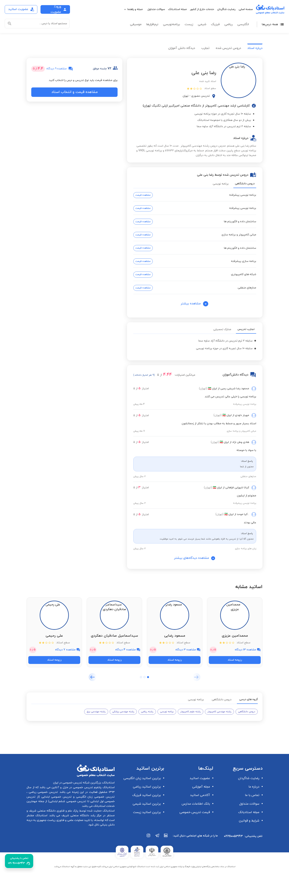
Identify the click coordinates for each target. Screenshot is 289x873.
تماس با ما (252, 795)
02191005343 (233, 836)
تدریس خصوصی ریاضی (42, 792)
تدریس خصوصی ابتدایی (56, 797)
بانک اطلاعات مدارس (196, 804)
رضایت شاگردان (226, 9)
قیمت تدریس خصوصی (194, 812)
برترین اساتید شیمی (147, 804)
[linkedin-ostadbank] (166, 837)
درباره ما (254, 787)
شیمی (202, 24)
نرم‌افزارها (152, 24)
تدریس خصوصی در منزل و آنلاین (72, 787)
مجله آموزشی (201, 787)
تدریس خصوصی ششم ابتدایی (67, 801)
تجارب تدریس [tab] (246, 329)
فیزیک (215, 24)
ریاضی (228, 24)
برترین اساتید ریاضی (147, 787)
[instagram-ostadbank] (149, 837)
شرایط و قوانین (249, 821)
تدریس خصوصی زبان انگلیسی (95, 797)
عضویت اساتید (200, 778)
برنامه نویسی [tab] (221, 184)
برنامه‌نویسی (171, 24)
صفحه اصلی (246, 9)
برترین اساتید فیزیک (146, 795)
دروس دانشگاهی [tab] (245, 183)
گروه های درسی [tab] (248, 699)
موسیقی (136, 24)
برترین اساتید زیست (147, 812)
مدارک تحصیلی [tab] (222, 329)
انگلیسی (243, 24)
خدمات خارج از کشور (202, 9)
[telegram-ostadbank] (157, 837)
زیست (189, 24)
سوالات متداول (156, 9)
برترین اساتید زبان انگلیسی (142, 778)
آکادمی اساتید (200, 795)
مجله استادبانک (177, 9)
